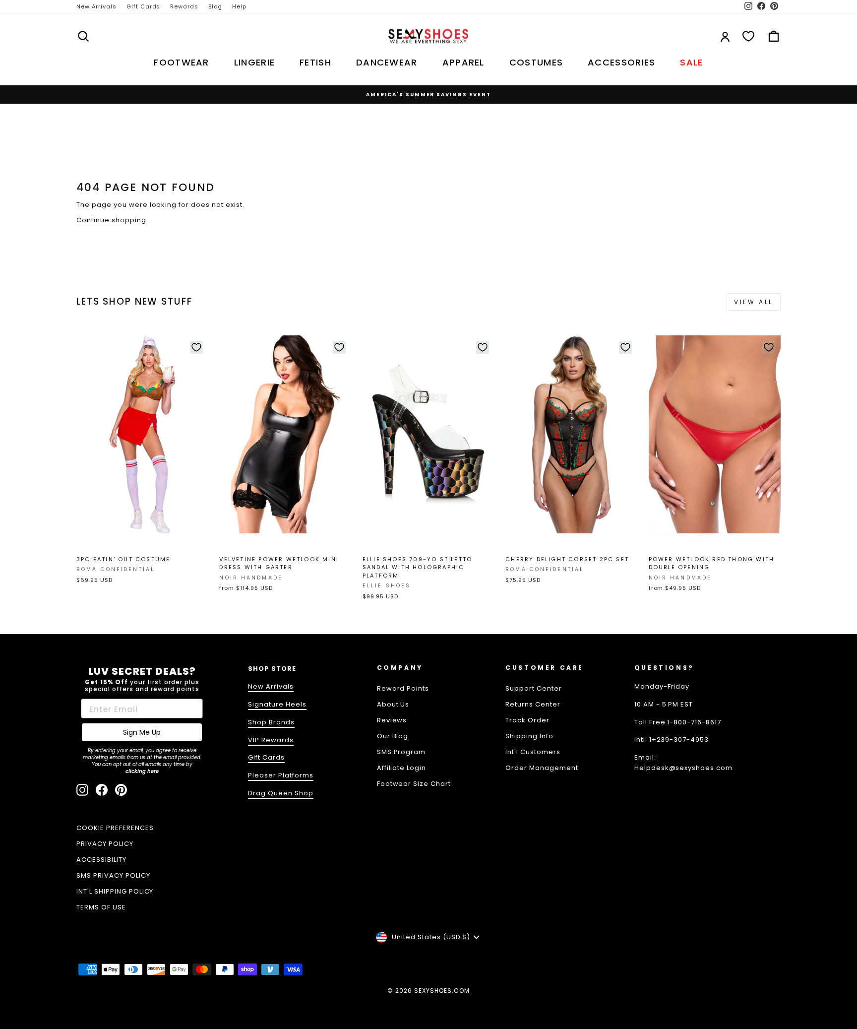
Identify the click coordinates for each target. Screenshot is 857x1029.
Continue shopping (111, 220)
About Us (393, 704)
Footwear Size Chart (414, 783)
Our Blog (393, 736)
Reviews (392, 720)
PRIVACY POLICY (104, 843)
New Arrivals (96, 6)
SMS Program (401, 752)
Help (239, 6)
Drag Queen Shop (280, 793)
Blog (215, 6)
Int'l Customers (532, 752)
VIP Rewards (271, 740)
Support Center (533, 688)
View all (753, 302)
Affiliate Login (402, 767)
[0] (748, 36)
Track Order (527, 720)
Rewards (184, 6)
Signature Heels (277, 704)
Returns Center (532, 704)
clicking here (142, 771)
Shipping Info (529, 736)
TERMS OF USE (101, 907)
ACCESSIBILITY (101, 859)
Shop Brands (271, 722)
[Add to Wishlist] (196, 347)
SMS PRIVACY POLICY (113, 875)
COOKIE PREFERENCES (115, 828)
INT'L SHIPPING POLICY (114, 891)
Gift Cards (143, 6)
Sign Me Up (142, 732)
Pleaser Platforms (280, 775)
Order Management (541, 767)
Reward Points (403, 688)
